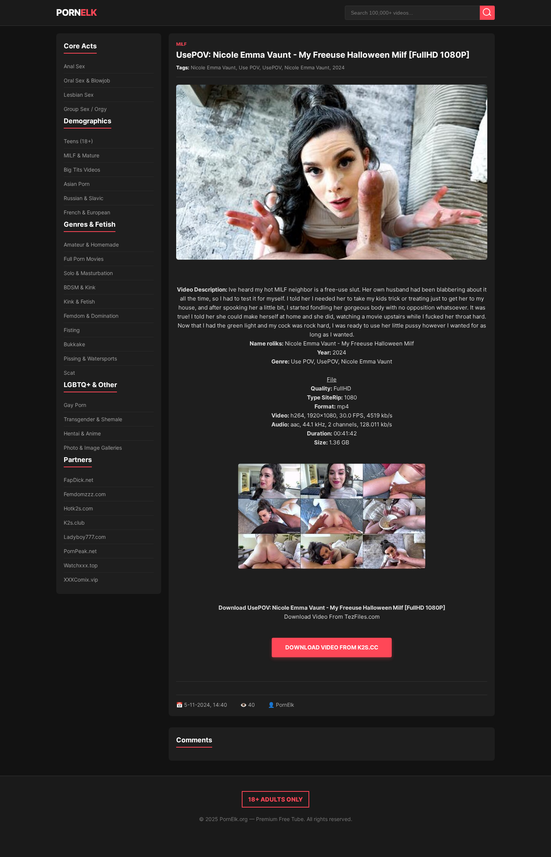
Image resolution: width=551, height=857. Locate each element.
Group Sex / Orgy (85, 109)
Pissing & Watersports (90, 358)
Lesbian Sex (79, 94)
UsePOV (271, 67)
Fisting (72, 330)
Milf (181, 44)
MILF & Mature (81, 155)
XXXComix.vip (81, 579)
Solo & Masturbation (88, 273)
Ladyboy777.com (85, 537)
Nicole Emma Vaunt (213, 67)
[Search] (487, 13)
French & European (87, 212)
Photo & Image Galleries (93, 447)
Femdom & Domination (91, 316)
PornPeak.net (80, 551)
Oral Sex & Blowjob (87, 80)
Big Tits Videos (82, 169)
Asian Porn (77, 184)
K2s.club (74, 522)
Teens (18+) (78, 141)
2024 (338, 67)
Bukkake (74, 344)
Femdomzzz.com (85, 494)
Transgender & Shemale (93, 419)
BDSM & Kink (80, 287)
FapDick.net (78, 480)
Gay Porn (75, 405)
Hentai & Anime (82, 433)
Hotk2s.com (78, 508)
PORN (76, 12)
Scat (69, 372)
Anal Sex (74, 66)
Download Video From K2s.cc (331, 647)
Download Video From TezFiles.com (332, 616)
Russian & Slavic (83, 198)
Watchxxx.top (81, 565)
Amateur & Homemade (91, 244)
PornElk (285, 704)
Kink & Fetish (79, 301)
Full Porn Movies (83, 259)
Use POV (249, 67)
